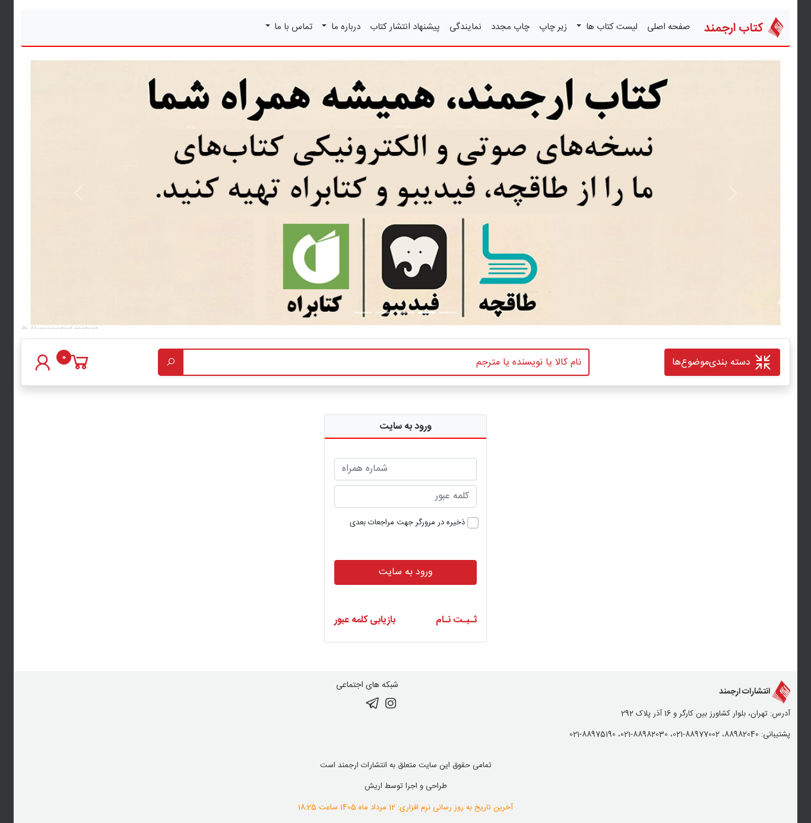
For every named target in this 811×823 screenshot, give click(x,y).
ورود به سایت (406, 572)
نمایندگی (465, 27)
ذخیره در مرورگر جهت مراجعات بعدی (407, 523)
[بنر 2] (405, 312)
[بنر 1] (448, 312)
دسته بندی (712, 362)
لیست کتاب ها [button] (611, 27)
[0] (79, 368)
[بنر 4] (363, 312)
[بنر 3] (384, 312)
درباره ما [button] (344, 27)
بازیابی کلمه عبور (364, 620)
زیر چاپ (553, 27)
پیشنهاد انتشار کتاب (405, 27)
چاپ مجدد (510, 27)
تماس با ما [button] (292, 27)
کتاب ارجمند (735, 28)
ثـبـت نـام (456, 620)
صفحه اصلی (668, 27)
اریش (373, 786)
